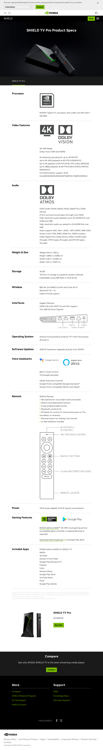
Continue (40, 7)
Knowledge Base (61, 696)
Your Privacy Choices (28, 739)
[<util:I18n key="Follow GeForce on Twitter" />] (61, 720)
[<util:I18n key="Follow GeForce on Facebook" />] (57, 720)
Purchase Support (61, 700)
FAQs (55, 691)
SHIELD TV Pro (18, 81)
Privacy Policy (10, 739)
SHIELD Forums (19, 704)
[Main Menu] (5, 13)
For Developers (19, 700)
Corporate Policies (70, 739)
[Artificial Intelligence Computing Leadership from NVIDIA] (51, 13)
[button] (96, 13)
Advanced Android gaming (51, 540)
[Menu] (97, 18)
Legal (42, 739)
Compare (16, 691)
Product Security (88, 739)
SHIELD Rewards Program (24, 696)
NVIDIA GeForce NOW (49, 528)
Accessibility (53, 739)
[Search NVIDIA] (9, 12)
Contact (7, 742)
